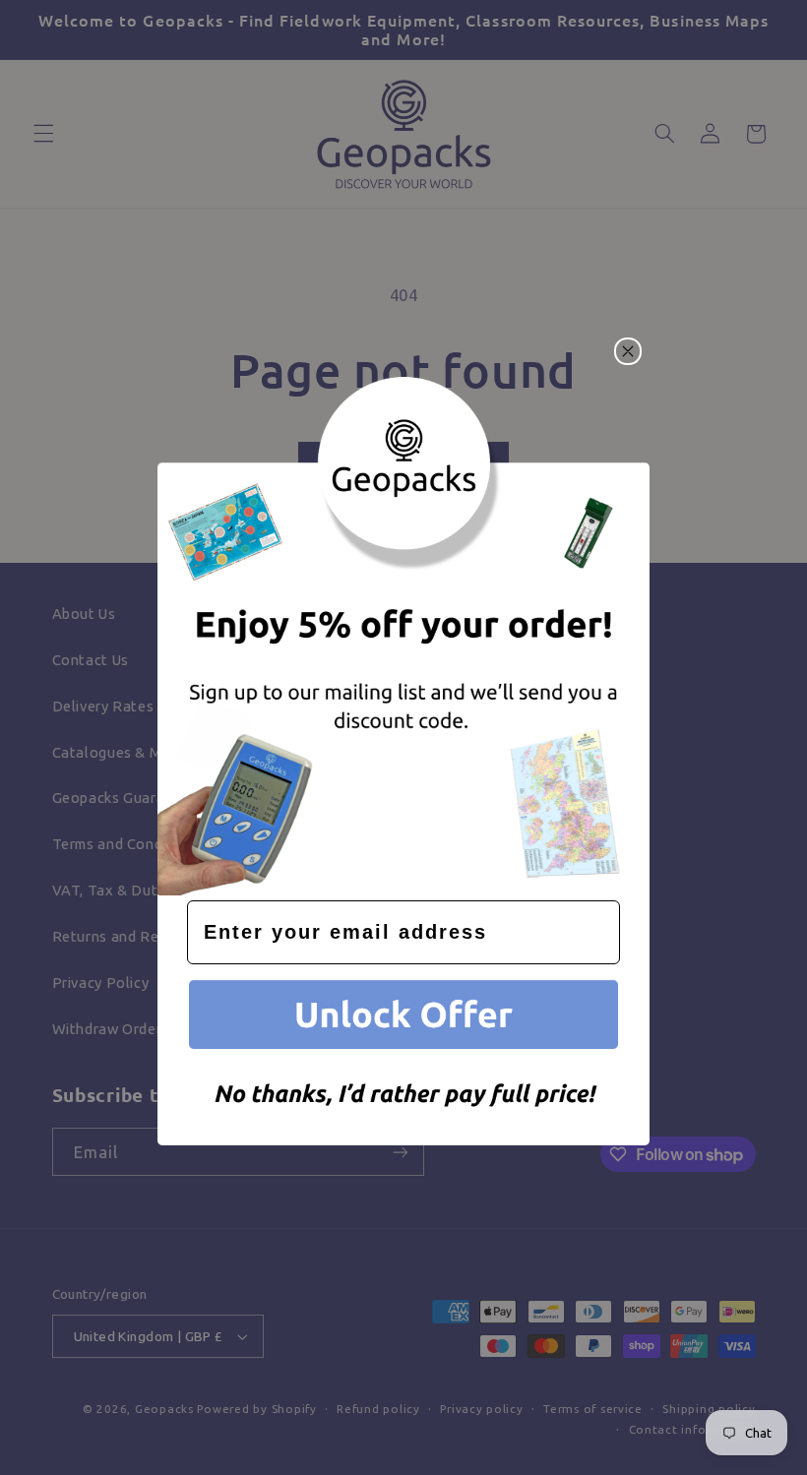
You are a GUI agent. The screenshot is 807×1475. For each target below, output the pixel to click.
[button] (403, 1018)
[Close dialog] (628, 351)
